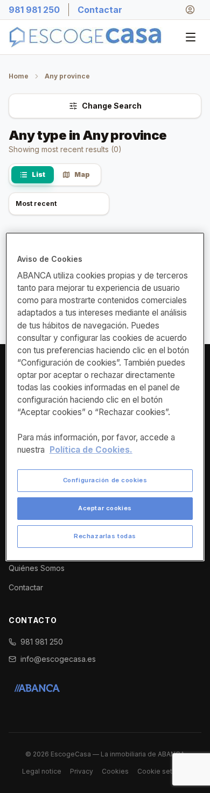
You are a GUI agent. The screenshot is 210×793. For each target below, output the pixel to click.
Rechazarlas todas (105, 536)
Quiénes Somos (37, 568)
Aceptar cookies (105, 508)
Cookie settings (162, 771)
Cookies (115, 771)
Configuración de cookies (105, 480)
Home (19, 76)
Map (82, 174)
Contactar (100, 9)
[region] (105, 396)
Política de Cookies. (91, 450)
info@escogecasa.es (58, 658)
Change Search (112, 105)
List (38, 174)
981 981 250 (34, 9)
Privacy (81, 771)
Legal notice (41, 771)
